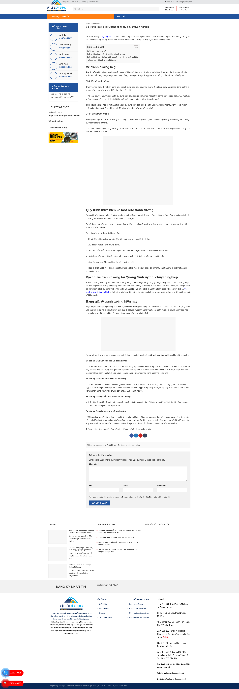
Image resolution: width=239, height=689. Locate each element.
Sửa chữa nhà (94, 2)
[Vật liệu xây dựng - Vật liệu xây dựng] (56, 5)
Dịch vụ (102, 613)
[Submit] (156, 9)
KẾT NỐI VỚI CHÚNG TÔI (157, 524)
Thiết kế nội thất (93, 23)
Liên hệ (83, 2)
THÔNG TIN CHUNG (140, 599)
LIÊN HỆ (160, 599)
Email (126, 485)
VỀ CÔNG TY (102, 599)
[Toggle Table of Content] (135, 47)
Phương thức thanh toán (139, 613)
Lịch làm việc (104, 608)
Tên (91, 485)
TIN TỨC (52, 524)
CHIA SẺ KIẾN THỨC (106, 524)
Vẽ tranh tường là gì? (97, 51)
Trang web (161, 485)
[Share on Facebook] (131, 435)
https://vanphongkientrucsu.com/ (64, 116)
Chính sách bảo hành (137, 608)
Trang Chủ (120, 17)
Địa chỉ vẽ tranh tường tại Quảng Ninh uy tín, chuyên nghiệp (113, 57)
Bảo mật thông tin (136, 604)
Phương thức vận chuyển (139, 617)
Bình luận (93, 464)
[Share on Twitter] (136, 435)
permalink (136, 445)
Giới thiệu (75, 2)
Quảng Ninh (107, 36)
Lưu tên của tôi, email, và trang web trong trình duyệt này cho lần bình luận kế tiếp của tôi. (131, 497)
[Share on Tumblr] (145, 435)
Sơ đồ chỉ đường (105, 617)
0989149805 (15, 673)
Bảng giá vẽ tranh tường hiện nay (102, 60)
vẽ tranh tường (131, 307)
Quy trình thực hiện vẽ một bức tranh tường (107, 54)
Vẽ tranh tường (56, 121)
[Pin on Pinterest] (140, 435)
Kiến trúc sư (54, 112)
